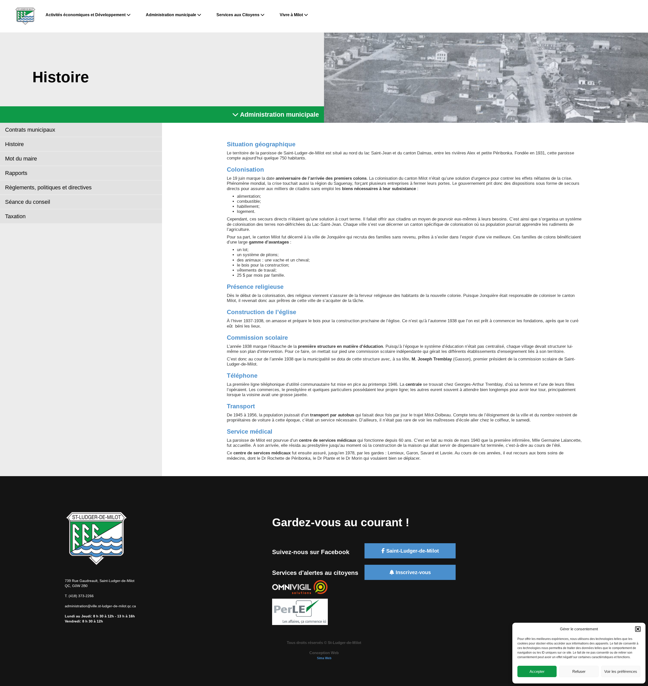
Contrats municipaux (30, 130)
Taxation (15, 216)
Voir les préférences (620, 671)
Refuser (578, 671)
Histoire (14, 144)
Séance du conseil (27, 202)
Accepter (537, 671)
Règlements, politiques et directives (48, 187)
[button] (637, 629)
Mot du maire (21, 158)
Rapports (16, 173)
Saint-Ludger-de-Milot (412, 551)
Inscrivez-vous (412, 572)
